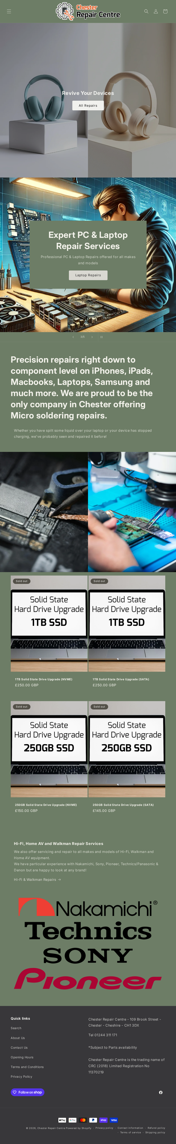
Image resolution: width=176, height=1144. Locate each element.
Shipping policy (155, 1132)
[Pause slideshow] (103, 337)
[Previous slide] (73, 337)
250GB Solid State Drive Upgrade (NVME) (46, 805)
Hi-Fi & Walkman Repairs (35, 879)
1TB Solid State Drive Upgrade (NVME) (44, 679)
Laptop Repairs (88, 275)
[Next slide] (92, 337)
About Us (18, 1038)
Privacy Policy (21, 1076)
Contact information (130, 1127)
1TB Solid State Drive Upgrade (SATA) (121, 679)
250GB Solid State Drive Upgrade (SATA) (123, 805)
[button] (9, 11)
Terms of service (130, 1132)
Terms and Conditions (27, 1067)
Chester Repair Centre (51, 1128)
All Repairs (88, 105)
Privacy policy (104, 1127)
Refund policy (156, 1127)
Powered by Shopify (78, 1128)
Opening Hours (22, 1057)
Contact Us (19, 1047)
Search (16, 1028)
